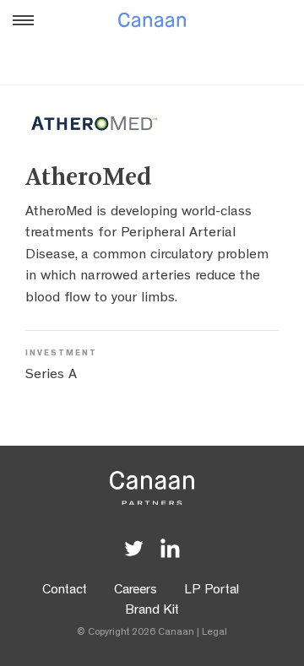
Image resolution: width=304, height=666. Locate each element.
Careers (135, 591)
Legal (214, 633)
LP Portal (211, 591)
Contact (64, 591)
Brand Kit (152, 611)
